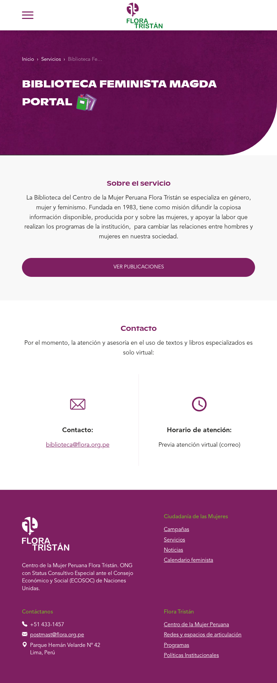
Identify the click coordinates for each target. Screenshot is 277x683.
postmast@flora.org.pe (57, 635)
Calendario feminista (188, 560)
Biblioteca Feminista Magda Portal (87, 59)
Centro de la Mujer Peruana (196, 625)
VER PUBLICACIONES (139, 267)
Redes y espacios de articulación (203, 635)
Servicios (51, 59)
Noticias (173, 550)
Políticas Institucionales (191, 655)
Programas (176, 645)
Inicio (28, 59)
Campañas (176, 529)
